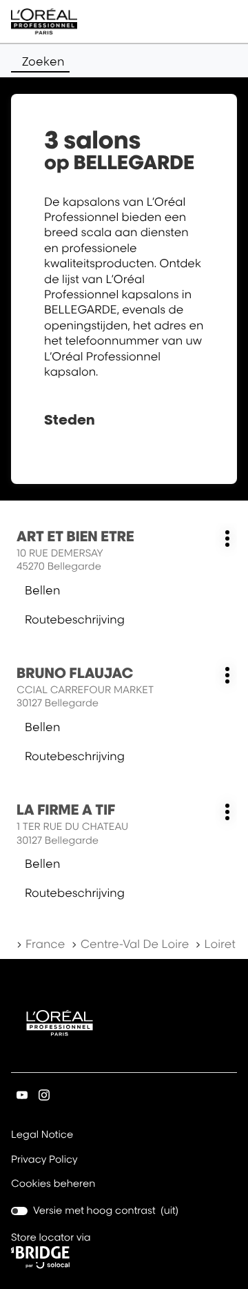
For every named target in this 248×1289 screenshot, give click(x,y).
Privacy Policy (44, 1160)
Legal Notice (42, 1135)
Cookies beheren (53, 1184)
